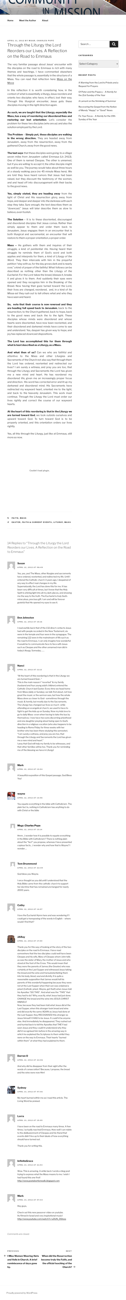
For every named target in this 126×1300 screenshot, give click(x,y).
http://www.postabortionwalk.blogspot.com (38, 1180)
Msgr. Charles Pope (41, 41)
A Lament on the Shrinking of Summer (97, 101)
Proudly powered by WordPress (21, 1293)
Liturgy (58, 522)
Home (10, 20)
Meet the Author (27, 20)
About (45, 20)
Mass (23, 518)
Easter (16, 522)
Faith (15, 518)
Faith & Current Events (37, 522)
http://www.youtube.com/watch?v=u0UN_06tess (41, 1219)
